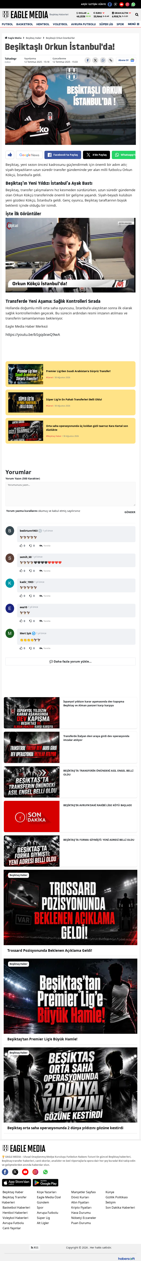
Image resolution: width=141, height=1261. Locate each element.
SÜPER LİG (106, 24)
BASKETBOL (24, 24)
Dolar (82, 13)
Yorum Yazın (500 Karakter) (23, 478)
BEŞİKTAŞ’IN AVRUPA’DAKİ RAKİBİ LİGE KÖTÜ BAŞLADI (97, 805)
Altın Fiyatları (80, 1202)
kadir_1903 (26, 582)
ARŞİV (84, 4)
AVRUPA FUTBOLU (83, 24)
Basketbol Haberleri (16, 1207)
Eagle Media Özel (49, 1197)
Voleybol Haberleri (15, 1218)
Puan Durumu (81, 1223)
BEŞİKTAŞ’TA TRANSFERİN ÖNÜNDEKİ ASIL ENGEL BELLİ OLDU (98, 772)
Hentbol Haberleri (15, 1213)
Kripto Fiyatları (81, 1207)
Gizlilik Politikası (117, 1197)
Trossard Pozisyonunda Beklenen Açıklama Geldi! (49, 950)
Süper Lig (43, 1218)
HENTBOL (42, 24)
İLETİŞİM (92, 4)
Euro (99, 13)
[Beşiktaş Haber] (70, 907)
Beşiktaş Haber (33, 38)
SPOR (120, 24)
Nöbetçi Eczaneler (83, 1218)
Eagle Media (14, 38)
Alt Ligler (43, 1223)
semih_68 (26, 557)
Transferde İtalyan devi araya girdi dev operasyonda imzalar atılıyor (96, 738)
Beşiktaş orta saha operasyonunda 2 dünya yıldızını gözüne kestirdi (65, 1128)
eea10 (23, 607)
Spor (40, 1207)
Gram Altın (121, 13)
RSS (35, 1247)
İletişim (111, 1202)
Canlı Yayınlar (12, 1228)
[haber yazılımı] (126, 1258)
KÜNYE (102, 4)
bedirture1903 (29, 530)
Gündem (43, 1202)
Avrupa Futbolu (13, 1223)
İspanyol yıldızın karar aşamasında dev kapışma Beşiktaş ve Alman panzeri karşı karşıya (93, 703)
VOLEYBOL (60, 24)
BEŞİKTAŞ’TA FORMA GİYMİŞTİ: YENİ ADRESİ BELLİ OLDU (98, 839)
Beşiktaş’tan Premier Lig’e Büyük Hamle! (42, 1039)
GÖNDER (129, 512)
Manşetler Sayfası (83, 1192)
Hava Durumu (81, 1213)
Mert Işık (25, 633)
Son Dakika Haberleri (120, 1207)
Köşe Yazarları (46, 1192)
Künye (110, 1192)
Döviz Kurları (80, 1197)
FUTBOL (7, 24)
